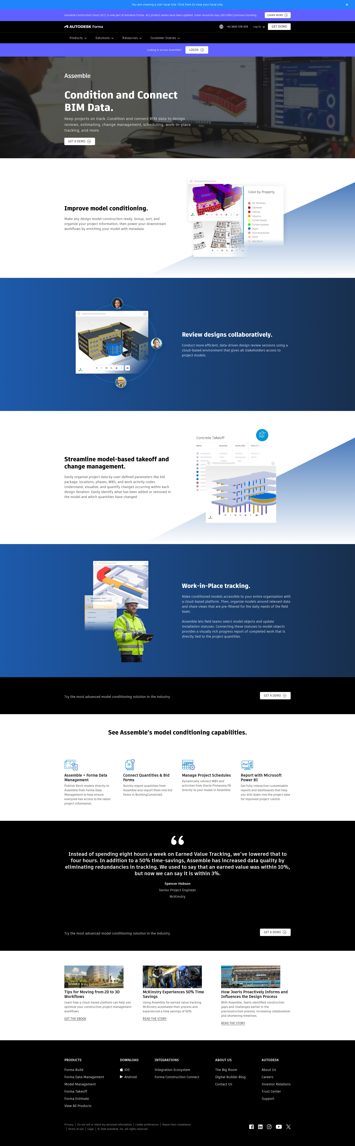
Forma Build (73, 1069)
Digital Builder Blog (230, 1077)
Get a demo (76, 141)
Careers (267, 1077)
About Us (269, 1069)
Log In (257, 26)
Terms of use (76, 1129)
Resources (130, 38)
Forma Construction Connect (177, 1077)
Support (268, 1098)
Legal (90, 1129)
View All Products (78, 1105)
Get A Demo (272, 695)
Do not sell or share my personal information (104, 1124)
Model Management (80, 1084)
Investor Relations (276, 1084)
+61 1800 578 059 (237, 26)
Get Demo (279, 26)
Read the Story (155, 1019)
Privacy (69, 1124)
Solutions (102, 38)
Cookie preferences (147, 1124)
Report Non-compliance (176, 1124)
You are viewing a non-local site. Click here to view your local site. (177, 4)
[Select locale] (221, 26)
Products (76, 38)
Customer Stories (163, 38)
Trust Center (271, 1091)
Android (130, 1077)
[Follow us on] (251, 1127)
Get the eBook (75, 1019)
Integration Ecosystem (172, 1069)
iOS (127, 1069)
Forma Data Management (84, 1077)
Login (193, 50)
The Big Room (226, 1069)
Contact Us (223, 1084)
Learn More (275, 15)
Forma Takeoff (75, 1091)
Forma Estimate (76, 1098)
